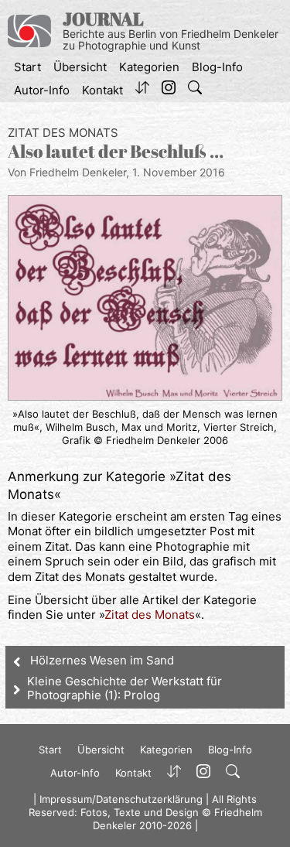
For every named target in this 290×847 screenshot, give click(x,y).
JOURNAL (103, 19)
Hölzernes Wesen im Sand (102, 660)
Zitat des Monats (63, 132)
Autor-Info (42, 90)
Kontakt (102, 90)
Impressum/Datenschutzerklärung (121, 799)
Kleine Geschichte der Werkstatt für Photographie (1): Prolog (124, 688)
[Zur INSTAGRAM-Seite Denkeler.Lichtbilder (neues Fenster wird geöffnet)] (168, 90)
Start (27, 67)
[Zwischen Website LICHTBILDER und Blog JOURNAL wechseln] (142, 90)
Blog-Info (217, 67)
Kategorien (149, 67)
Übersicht (80, 67)
